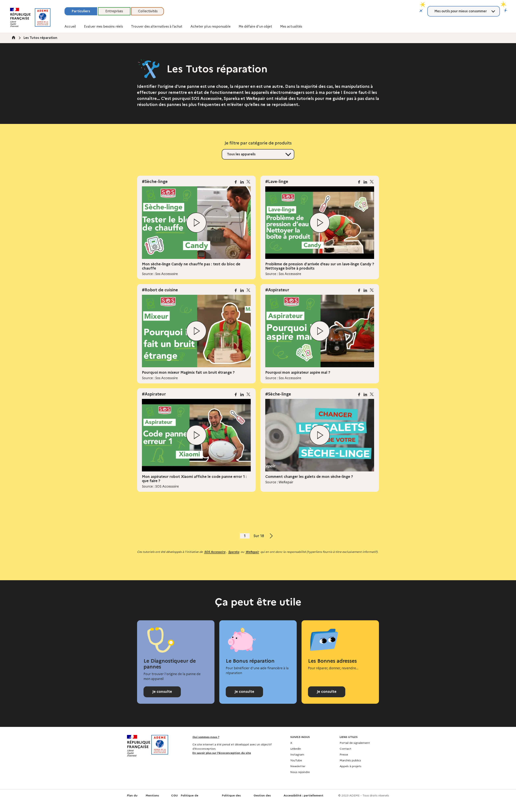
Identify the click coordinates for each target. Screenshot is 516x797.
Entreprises (114, 11)
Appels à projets (350, 766)
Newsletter (297, 766)
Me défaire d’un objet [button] (255, 26)
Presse (344, 754)
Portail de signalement (355, 743)
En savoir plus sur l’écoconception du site (221, 753)
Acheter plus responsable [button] (210, 26)
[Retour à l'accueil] (42, 17)
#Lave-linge (276, 181)
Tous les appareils (241, 154)
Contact (345, 748)
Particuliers (81, 11)
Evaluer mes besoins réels (103, 26)
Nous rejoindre (300, 772)
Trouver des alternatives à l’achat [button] (156, 26)
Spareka (233, 552)
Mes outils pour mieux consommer (460, 11)
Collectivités (148, 11)
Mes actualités (291, 26)
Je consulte (162, 691)
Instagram (297, 754)
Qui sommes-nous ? (205, 737)
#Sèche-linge (155, 181)
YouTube (296, 760)
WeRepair (252, 552)
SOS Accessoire (214, 552)
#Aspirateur (277, 289)
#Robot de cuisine (160, 289)
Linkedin (295, 748)
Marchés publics (350, 760)
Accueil (70, 26)
